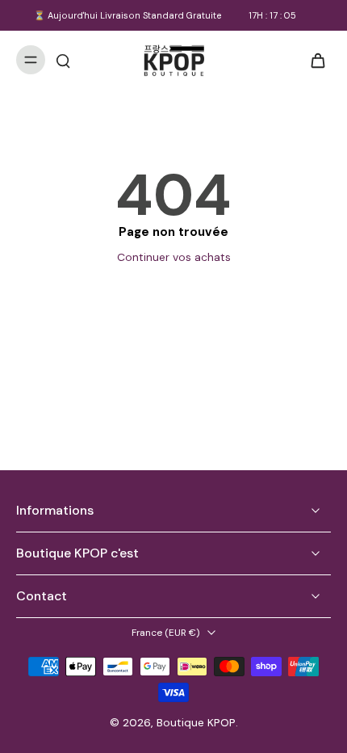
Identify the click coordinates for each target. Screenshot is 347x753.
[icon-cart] (313, 60)
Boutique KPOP (196, 722)
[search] (63, 60)
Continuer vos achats (174, 257)
